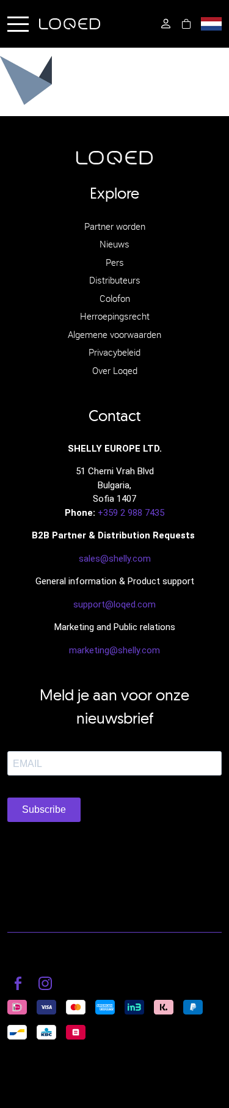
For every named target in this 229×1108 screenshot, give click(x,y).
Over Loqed (114, 370)
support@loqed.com (114, 604)
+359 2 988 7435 (131, 512)
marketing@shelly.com (114, 650)
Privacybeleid (114, 352)
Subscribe (44, 809)
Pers (115, 262)
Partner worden (114, 226)
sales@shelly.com (115, 558)
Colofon (115, 298)
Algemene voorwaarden (114, 334)
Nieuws (114, 244)
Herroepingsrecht (115, 316)
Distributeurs (114, 280)
